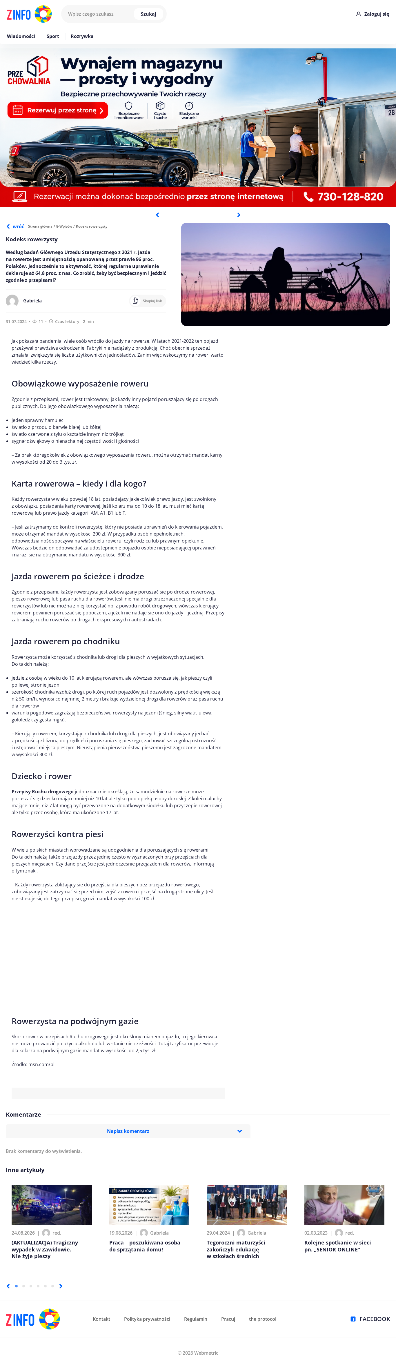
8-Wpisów (64, 226)
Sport (53, 36)
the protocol (262, 1319)
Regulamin (195, 1319)
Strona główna (40, 226)
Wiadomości (21, 36)
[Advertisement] (118, 949)
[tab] (16, 1286)
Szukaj (148, 14)
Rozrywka (82, 36)
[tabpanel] (198, 127)
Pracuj (228, 1319)
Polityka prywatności (147, 1319)
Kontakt (101, 1319)
